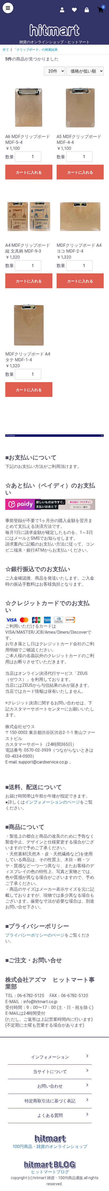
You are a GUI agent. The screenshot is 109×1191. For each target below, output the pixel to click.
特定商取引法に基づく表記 (50, 1100)
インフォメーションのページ (52, 802)
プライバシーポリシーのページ (35, 935)
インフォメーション (50, 1057)
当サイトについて (50, 1071)
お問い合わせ (50, 1086)
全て (6, 49)
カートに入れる (29, 172)
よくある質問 (50, 1115)
